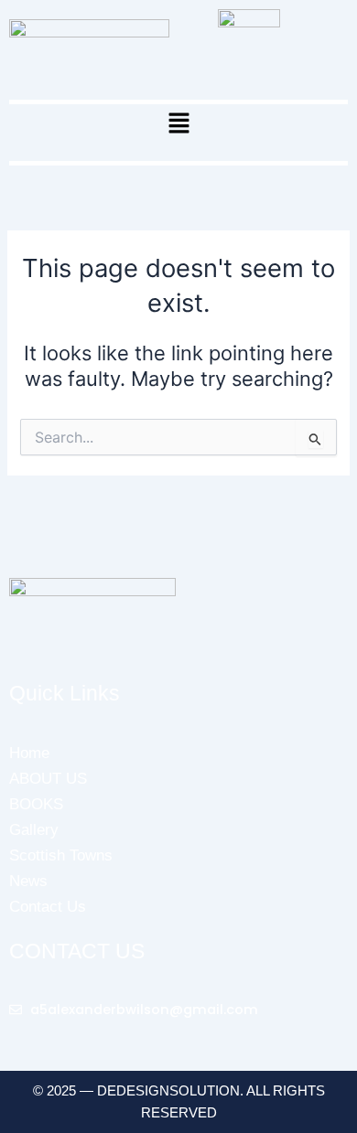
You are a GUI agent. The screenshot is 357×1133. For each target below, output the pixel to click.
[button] (178, 124)
